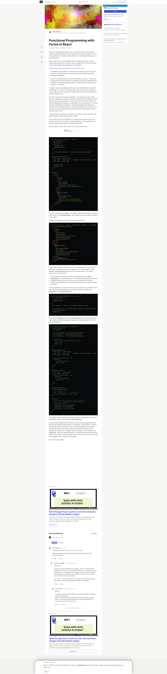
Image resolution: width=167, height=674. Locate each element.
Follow (115, 11)
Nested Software (56, 31)
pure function (62, 273)
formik (69, 48)
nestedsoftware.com (82, 32)
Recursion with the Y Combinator (115, 29)
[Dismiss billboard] (129, 662)
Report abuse (78, 607)
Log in (114, 1)
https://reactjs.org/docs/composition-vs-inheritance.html (66, 68)
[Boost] (42, 62)
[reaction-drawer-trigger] (41, 47)
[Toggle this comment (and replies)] (50, 550)
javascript (52, 48)
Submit (54, 542)
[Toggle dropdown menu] (97, 486)
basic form (71, 126)
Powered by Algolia (83, 1)
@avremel (58, 565)
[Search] (45, 2)
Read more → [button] (53, 524)
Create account (122, 1)
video (85, 107)
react (57, 48)
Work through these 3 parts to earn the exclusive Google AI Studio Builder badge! (72, 513)
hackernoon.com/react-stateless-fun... (66, 601)
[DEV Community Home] (41, 2)
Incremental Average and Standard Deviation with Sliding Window (115, 40)
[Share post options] (41, 67)
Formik (61, 94)
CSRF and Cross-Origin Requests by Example (115, 34)
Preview (61, 542)
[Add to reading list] (42, 58)
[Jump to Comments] (42, 52)
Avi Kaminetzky (56, 548)
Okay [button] (46, 671)
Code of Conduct (69, 607)
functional (63, 48)
